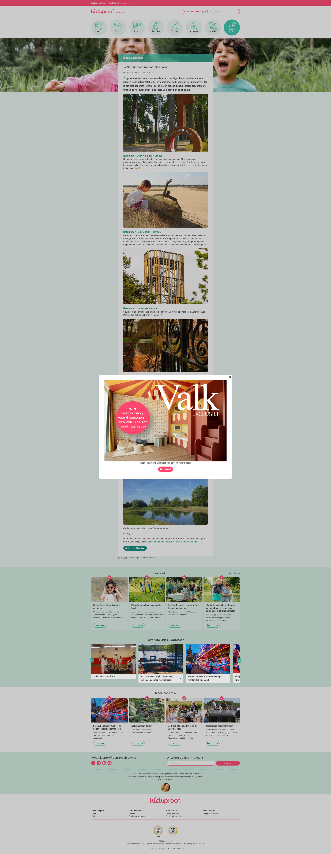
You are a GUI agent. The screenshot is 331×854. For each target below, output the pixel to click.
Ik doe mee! (165, 469)
